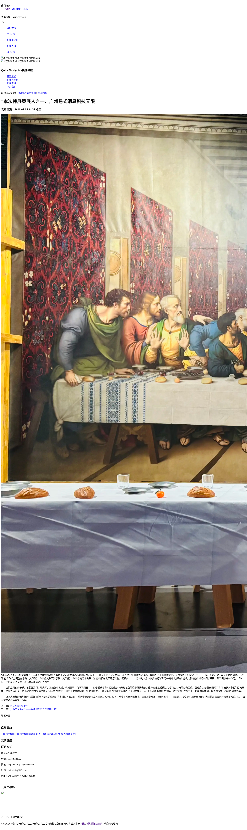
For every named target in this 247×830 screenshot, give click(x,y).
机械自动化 (12, 40)
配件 (100, 823)
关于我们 (11, 34)
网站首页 (11, 28)
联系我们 (11, 52)
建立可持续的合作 (19, 706)
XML (25, 9)
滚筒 (88, 823)
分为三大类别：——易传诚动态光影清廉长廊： (34, 709)
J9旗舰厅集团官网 (27, 93)
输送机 (94, 823)
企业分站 (5, 9)
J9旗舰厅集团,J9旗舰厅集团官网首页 (19, 734)
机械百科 (11, 46)
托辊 (83, 823)
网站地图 (16, 9)
